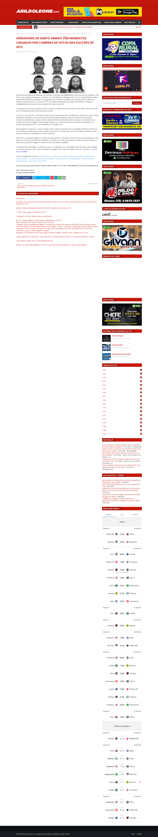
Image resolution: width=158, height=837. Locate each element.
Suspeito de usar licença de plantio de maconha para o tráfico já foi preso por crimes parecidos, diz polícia (121, 489)
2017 (122, 396)
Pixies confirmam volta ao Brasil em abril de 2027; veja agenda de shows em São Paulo (121, 466)
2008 (122, 430)
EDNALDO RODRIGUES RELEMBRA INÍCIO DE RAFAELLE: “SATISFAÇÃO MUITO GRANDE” (66, 27)
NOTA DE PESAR (117, 336)
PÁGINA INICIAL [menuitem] (23, 22)
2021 (122, 381)
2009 (122, 426)
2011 (122, 419)
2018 (122, 392)
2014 (122, 408)
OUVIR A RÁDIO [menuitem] (73, 22)
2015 (122, 404)
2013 (122, 411)
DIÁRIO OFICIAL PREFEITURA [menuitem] (91, 22)
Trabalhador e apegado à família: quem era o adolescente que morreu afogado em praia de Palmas (121, 499)
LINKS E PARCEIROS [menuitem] (57, 22)
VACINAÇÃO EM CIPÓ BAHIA (121, 354)
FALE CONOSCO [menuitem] (129, 22)
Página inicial (20, 33)
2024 (122, 370)
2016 (122, 400)
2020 (122, 385)
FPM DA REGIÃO (117, 345)
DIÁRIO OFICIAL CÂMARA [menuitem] (112, 22)
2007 (122, 434)
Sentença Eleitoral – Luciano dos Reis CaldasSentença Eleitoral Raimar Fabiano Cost (66, 156)
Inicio (133, 834)
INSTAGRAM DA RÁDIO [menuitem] (39, 22)
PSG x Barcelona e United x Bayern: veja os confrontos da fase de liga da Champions (121, 446)
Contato (139, 834)
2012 (122, 415)
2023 (122, 374)
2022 (122, 377)
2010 (122, 423)
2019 (122, 389)
